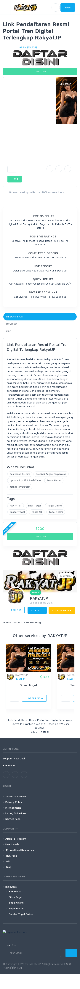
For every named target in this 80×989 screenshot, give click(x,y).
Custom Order (61, 610)
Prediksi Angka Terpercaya (51, 473)
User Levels (12, 844)
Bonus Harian (54, 480)
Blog (8, 866)
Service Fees (12, 818)
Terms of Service (15, 796)
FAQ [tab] (9, 331)
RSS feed (11, 855)
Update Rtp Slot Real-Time (25, 480)
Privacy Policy (13, 802)
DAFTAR (41, 71)
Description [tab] (14, 316)
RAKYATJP (15, 505)
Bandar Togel (17, 511)
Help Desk (19, 758)
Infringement (13, 807)
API (7, 861)
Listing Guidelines (15, 813)
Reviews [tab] (11, 323)
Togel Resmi (56, 511)
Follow (15, 610)
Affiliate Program (15, 838)
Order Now (35, 698)
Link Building (32, 622)
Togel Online (54, 505)
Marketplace (11, 622)
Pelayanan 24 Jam (20, 473)
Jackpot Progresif (20, 486)
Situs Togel (34, 505)
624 (15, 179)
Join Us (11, 945)
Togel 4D (36, 511)
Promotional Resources (19, 850)
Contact (37, 610)
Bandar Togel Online (21, 914)
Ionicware (11, 886)
